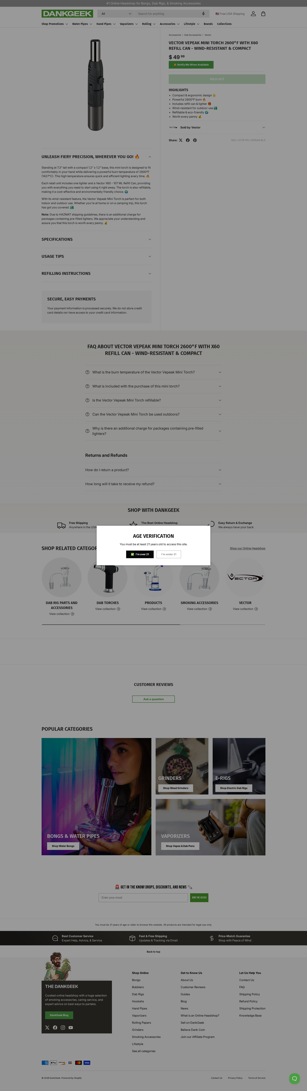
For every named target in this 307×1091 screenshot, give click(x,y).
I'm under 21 (168, 554)
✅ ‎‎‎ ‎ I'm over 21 (140, 554)
